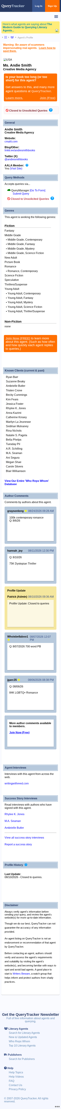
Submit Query (21, 193)
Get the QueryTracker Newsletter (30, 1014)
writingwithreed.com (17, 783)
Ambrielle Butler (14, 827)
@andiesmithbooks (16, 159)
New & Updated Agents (23, 1037)
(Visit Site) (16, 168)
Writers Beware (21, 973)
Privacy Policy (17, 1089)
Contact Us (15, 1085)
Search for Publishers (22, 1059)
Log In (38, 6)
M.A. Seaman (13, 821)
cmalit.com (11, 141)
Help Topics (16, 1072)
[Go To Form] (37, 190)
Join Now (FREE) (18, 338)
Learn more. (14, 98)
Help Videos (16, 1076)
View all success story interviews (24, 837)
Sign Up (52, 6)
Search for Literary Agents (24, 1032)
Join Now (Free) (19, 732)
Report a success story (18, 844)
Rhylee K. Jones (14, 814)
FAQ (11, 1080)
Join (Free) (47, 98)
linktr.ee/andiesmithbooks (20, 150)
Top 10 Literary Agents (22, 1045)
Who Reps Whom (19, 1041)
